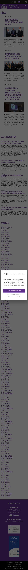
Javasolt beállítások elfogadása (14, 290)
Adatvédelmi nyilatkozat (14, 296)
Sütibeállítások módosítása (14, 294)
